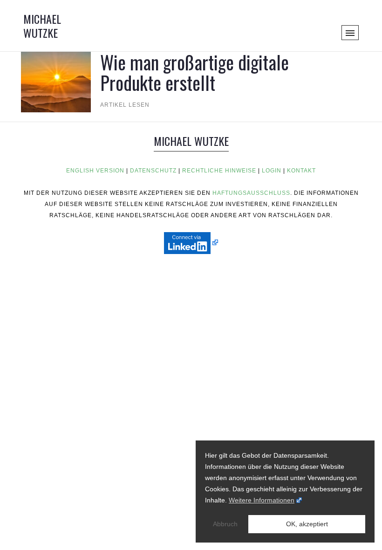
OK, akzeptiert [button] (307, 524)
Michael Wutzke (42, 26)
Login (271, 170)
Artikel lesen (125, 105)
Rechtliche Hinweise (219, 170)
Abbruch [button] (225, 524)
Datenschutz (153, 170)
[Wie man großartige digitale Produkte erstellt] (56, 77)
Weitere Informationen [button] (261, 500)
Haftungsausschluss (251, 193)
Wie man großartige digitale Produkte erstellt (194, 72)
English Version (95, 170)
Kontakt (301, 170)
